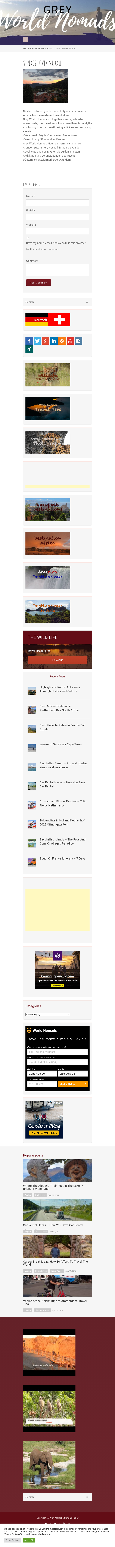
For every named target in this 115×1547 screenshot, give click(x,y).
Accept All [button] (28, 1540)
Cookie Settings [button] (12, 1540)
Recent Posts (57, 676)
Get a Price (67, 1084)
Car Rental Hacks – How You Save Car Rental (62, 784)
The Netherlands (42, 1310)
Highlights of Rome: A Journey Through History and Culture (60, 689)
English (28, 1195)
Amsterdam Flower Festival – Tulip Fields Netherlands (63, 803)
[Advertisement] (57, 910)
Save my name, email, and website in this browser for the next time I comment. (56, 246)
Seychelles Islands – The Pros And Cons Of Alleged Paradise (63, 841)
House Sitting (41, 1271)
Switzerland (40, 1195)
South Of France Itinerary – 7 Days (62, 858)
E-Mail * (30, 210)
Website (31, 224)
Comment (32, 260)
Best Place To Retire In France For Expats (62, 727)
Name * (30, 196)
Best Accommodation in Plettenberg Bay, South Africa (59, 708)
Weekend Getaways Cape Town (61, 744)
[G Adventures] (57, 970)
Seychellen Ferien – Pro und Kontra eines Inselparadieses (63, 765)
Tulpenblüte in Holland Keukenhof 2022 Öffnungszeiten (62, 822)
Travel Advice (41, 1231)
